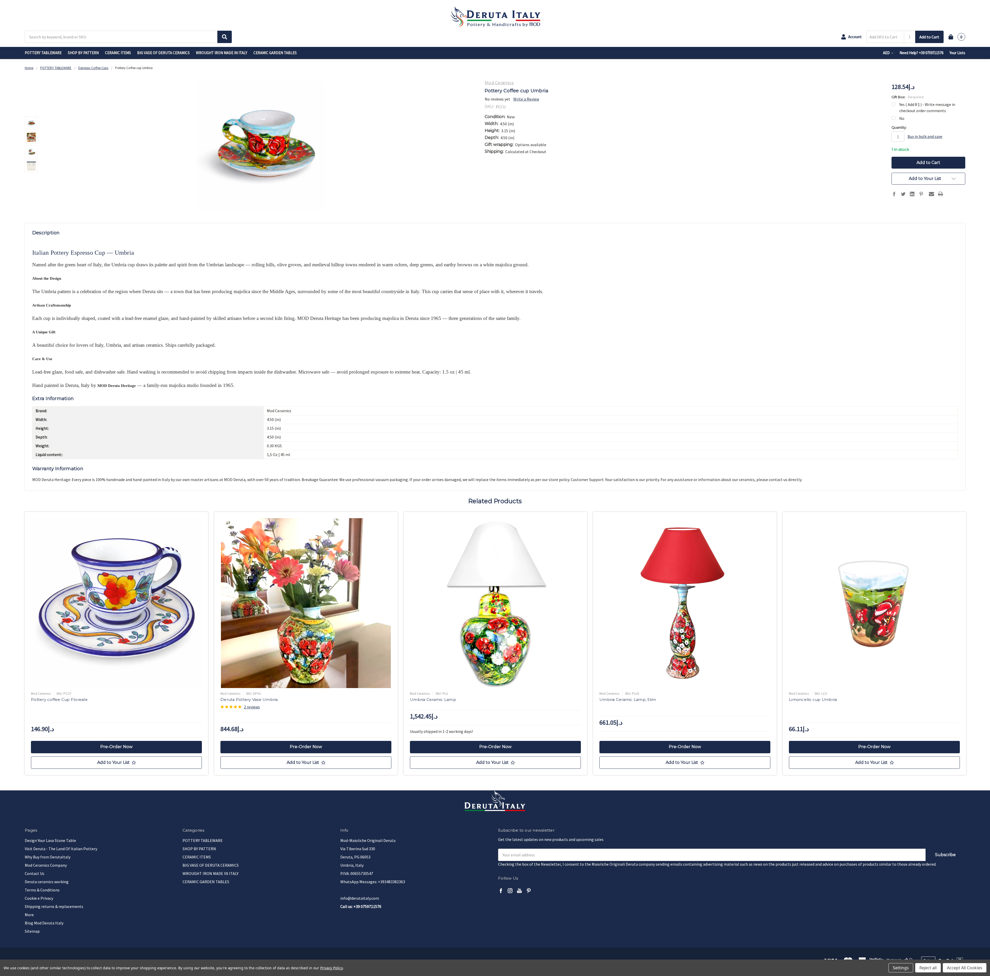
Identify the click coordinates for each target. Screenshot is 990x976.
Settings (901, 968)
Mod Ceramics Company (46, 865)
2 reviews (252, 706)
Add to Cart (929, 36)
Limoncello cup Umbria (813, 699)
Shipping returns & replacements (54, 906)
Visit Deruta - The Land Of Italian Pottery (61, 848)
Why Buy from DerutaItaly (47, 856)
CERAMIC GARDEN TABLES (275, 52)
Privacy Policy (331, 967)
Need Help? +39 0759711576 (921, 52)
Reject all (928, 968)
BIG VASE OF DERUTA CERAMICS (163, 52)
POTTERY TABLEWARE (43, 52)
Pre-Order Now (116, 746)
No (901, 118)
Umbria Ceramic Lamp (433, 699)
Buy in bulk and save (925, 136)
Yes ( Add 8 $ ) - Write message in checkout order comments (927, 107)
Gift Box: (907, 97)
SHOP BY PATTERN (83, 52)
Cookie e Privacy (39, 898)
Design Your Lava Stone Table (50, 840)
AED (886, 52)
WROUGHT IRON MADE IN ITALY (221, 52)
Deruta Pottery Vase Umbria (249, 699)
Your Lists (957, 52)
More (29, 914)
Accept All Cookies (964, 968)
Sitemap (32, 931)
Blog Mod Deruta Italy (44, 922)
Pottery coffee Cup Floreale (59, 699)
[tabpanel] (116, 643)
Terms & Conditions (42, 889)
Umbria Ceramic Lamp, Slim (627, 699)
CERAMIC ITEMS (118, 52)
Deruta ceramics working (47, 881)
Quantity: (899, 127)
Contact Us (34, 873)
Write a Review (526, 99)
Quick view (116, 603)
